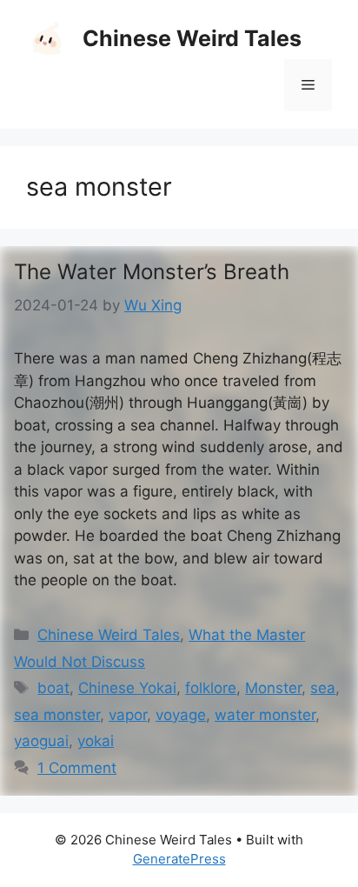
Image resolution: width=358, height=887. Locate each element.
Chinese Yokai (127, 688)
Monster (273, 688)
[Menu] (308, 85)
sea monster (57, 715)
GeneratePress (179, 858)
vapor (128, 715)
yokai (95, 741)
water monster (265, 715)
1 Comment (76, 768)
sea (322, 688)
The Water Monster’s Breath (151, 271)
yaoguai (41, 741)
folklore (210, 688)
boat (53, 688)
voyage (181, 715)
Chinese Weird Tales (192, 38)
